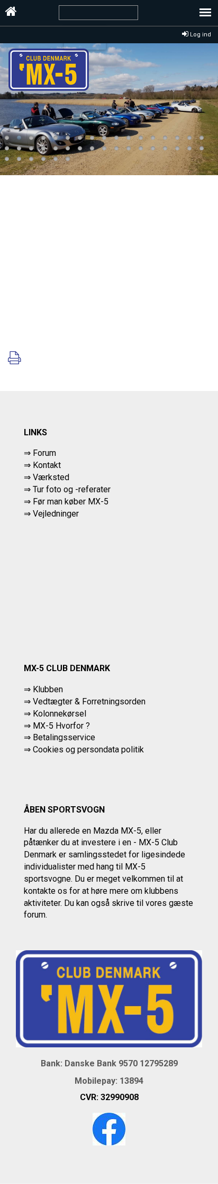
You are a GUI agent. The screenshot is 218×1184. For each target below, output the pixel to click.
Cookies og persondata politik (88, 749)
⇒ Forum (40, 453)
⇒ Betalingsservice (59, 737)
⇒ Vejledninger (51, 514)
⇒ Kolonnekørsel (55, 714)
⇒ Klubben (43, 689)
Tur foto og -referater (72, 489)
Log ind (199, 34)
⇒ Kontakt (42, 465)
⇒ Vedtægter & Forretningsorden (85, 701)
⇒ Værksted (46, 477)
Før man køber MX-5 (70, 501)
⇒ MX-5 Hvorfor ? (57, 726)
